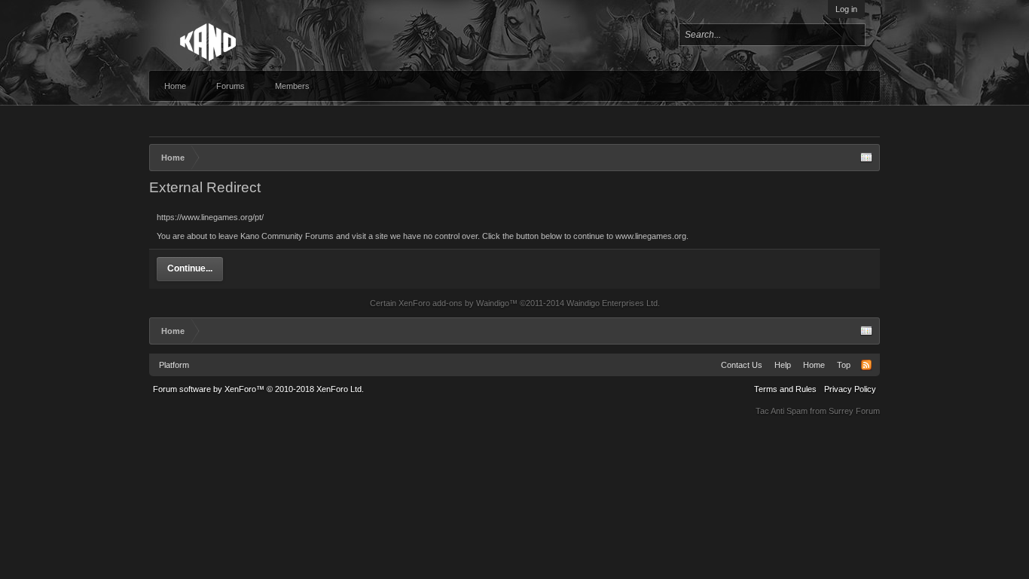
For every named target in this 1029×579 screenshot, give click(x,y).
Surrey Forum (854, 410)
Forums (230, 85)
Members (292, 85)
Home (175, 85)
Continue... (189, 268)
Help (782, 364)
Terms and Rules (785, 389)
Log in (846, 9)
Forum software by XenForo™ (258, 389)
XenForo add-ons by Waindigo (453, 303)
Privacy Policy (850, 389)
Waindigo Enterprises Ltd (612, 303)
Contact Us (741, 364)
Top (843, 364)
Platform (174, 364)
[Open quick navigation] (866, 158)
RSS (866, 365)
